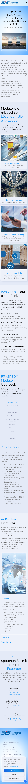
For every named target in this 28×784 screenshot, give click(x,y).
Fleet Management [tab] (12, 416)
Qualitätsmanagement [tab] (13, 428)
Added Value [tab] (12, 438)
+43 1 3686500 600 (15, 718)
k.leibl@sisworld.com (15, 694)
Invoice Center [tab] (13, 409)
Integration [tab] (13, 434)
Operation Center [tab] (12, 402)
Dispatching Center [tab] (12, 405)
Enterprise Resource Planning (11, 742)
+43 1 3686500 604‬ (15, 705)
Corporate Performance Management (13, 751)
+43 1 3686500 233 (15, 692)
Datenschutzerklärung (14, 766)
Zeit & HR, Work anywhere (10, 747)
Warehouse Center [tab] (12, 412)
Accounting (6, 744)
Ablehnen (14, 774)
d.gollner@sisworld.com (14, 707)
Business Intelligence (9, 749)
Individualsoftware (8, 756)
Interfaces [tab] (12, 431)
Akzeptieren (14, 770)
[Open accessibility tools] (25, 781)
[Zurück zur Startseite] (9, 3)
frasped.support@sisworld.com (14, 720)
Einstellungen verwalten (14, 778)
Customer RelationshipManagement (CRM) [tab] (12, 420)
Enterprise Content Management (12, 754)
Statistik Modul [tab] (13, 424)
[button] (26, 3)
